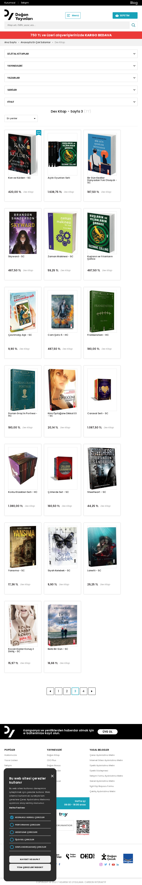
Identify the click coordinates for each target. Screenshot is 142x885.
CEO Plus (51, 760)
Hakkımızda (10, 755)
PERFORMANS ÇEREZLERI (27, 825)
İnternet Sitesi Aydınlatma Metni (106, 760)
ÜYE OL (108, 732)
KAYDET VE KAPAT (30, 859)
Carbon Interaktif (95, 882)
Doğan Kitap (53, 755)
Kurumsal (9, 2)
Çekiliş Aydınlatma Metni (102, 791)
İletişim (25, 2)
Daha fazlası (17, 807)
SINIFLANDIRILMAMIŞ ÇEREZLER (30, 847)
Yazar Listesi (11, 760)
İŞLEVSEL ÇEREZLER (24, 840)
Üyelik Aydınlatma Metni (102, 765)
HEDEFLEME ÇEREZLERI (26, 832)
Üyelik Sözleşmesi (99, 770)
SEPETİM (127, 15)
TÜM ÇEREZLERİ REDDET (30, 867)
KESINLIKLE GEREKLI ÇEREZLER (30, 817)
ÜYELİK (103, 15)
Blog (134, 2)
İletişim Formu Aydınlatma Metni (106, 775)
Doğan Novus (54, 765)
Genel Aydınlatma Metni (102, 781)
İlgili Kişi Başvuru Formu (102, 786)
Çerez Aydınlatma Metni (102, 755)
